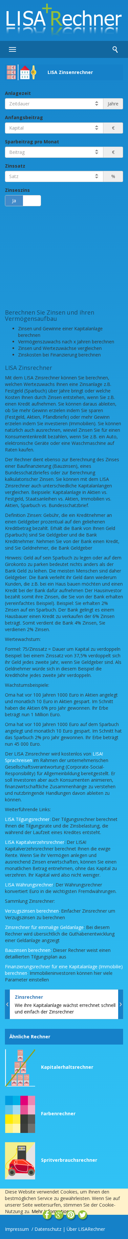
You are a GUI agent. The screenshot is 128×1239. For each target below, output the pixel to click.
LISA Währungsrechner (29, 885)
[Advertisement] (64, 257)
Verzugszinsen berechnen (32, 911)
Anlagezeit (18, 93)
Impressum (17, 1229)
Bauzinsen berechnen (28, 950)
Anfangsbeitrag (24, 117)
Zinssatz (15, 166)
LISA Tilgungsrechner (27, 819)
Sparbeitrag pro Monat (32, 141)
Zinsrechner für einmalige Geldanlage (44, 927)
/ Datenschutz (46, 1229)
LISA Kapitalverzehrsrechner (34, 842)
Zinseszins (17, 190)
